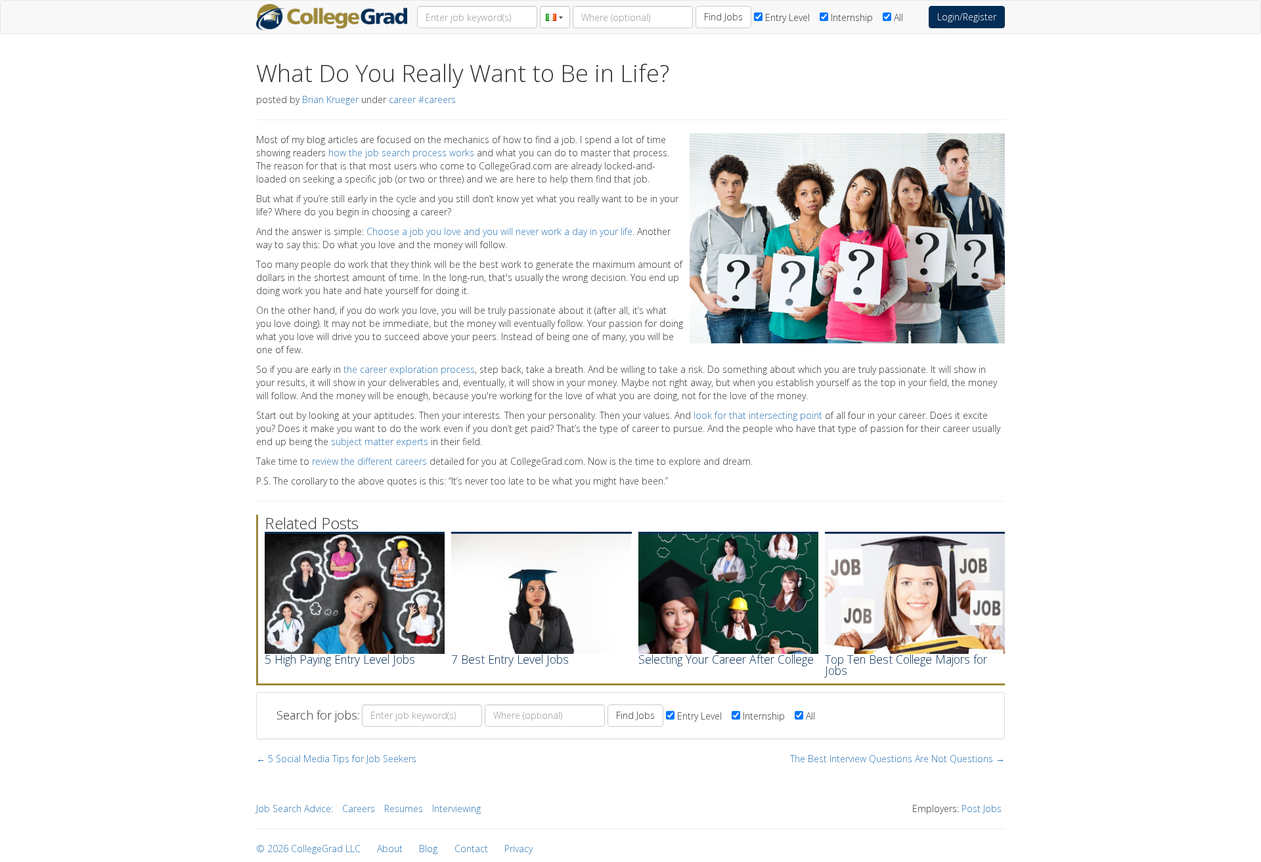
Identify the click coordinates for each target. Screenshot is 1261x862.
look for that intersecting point (758, 415)
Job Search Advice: (294, 808)
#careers (437, 99)
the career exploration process (409, 369)
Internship (850, 17)
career (402, 99)
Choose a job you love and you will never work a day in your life (499, 231)
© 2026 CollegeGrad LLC (308, 848)
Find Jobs (723, 17)
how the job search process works (401, 152)
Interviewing (456, 808)
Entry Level (786, 17)
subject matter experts (379, 441)
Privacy (518, 848)
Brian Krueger (330, 99)
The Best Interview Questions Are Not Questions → (897, 758)
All (897, 17)
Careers (358, 808)
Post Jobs (982, 808)
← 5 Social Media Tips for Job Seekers (336, 758)
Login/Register (966, 17)
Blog (428, 848)
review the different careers (369, 461)
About (390, 848)
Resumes (403, 808)
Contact (471, 848)
